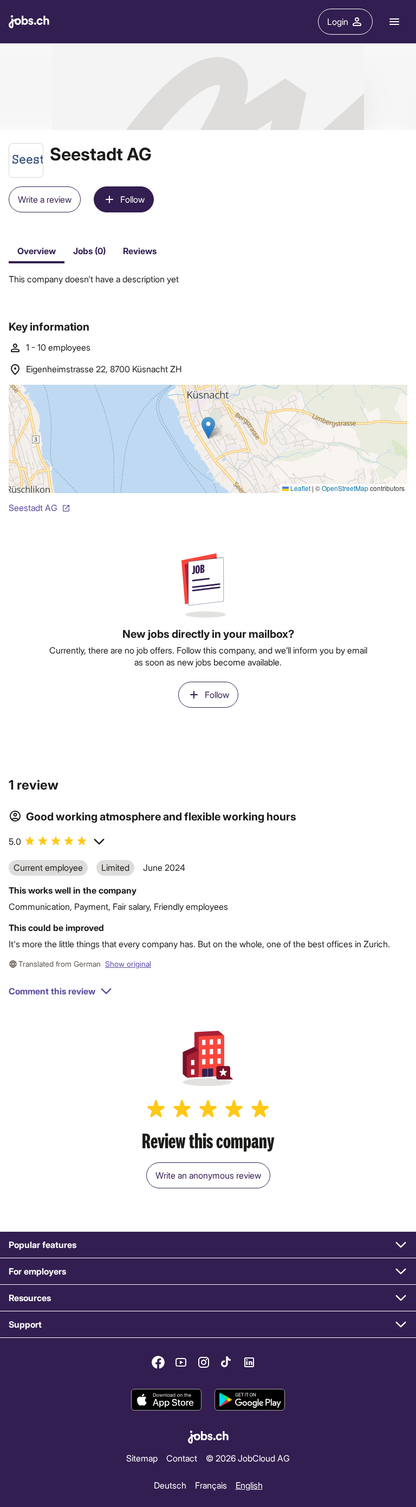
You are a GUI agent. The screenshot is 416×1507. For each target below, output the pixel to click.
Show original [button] (128, 963)
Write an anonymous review (208, 1175)
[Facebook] (158, 1362)
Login (337, 21)
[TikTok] (226, 1362)
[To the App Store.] (166, 1400)
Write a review (45, 199)
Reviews (140, 250)
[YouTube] (181, 1362)
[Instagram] (204, 1362)
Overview (36, 250)
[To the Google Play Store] (249, 1400)
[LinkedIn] (249, 1362)
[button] (57, 841)
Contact (181, 1458)
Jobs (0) (89, 250)
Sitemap (142, 1458)
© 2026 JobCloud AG (248, 1458)
